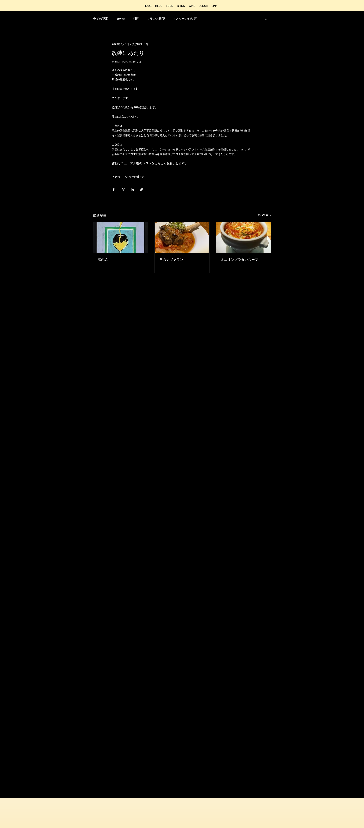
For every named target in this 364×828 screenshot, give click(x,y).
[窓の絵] (120, 237)
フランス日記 (156, 19)
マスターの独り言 (185, 19)
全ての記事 (100, 19)
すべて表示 (264, 215)
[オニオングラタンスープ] (243, 237)
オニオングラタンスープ (239, 259)
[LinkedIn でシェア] (132, 189)
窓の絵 (103, 259)
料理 (136, 19)
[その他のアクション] (250, 44)
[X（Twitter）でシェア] (123, 189)
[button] (266, 18)
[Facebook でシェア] (113, 189)
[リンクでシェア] (141, 189)
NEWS (121, 19)
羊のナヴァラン (171, 259)
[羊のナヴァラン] (182, 237)
